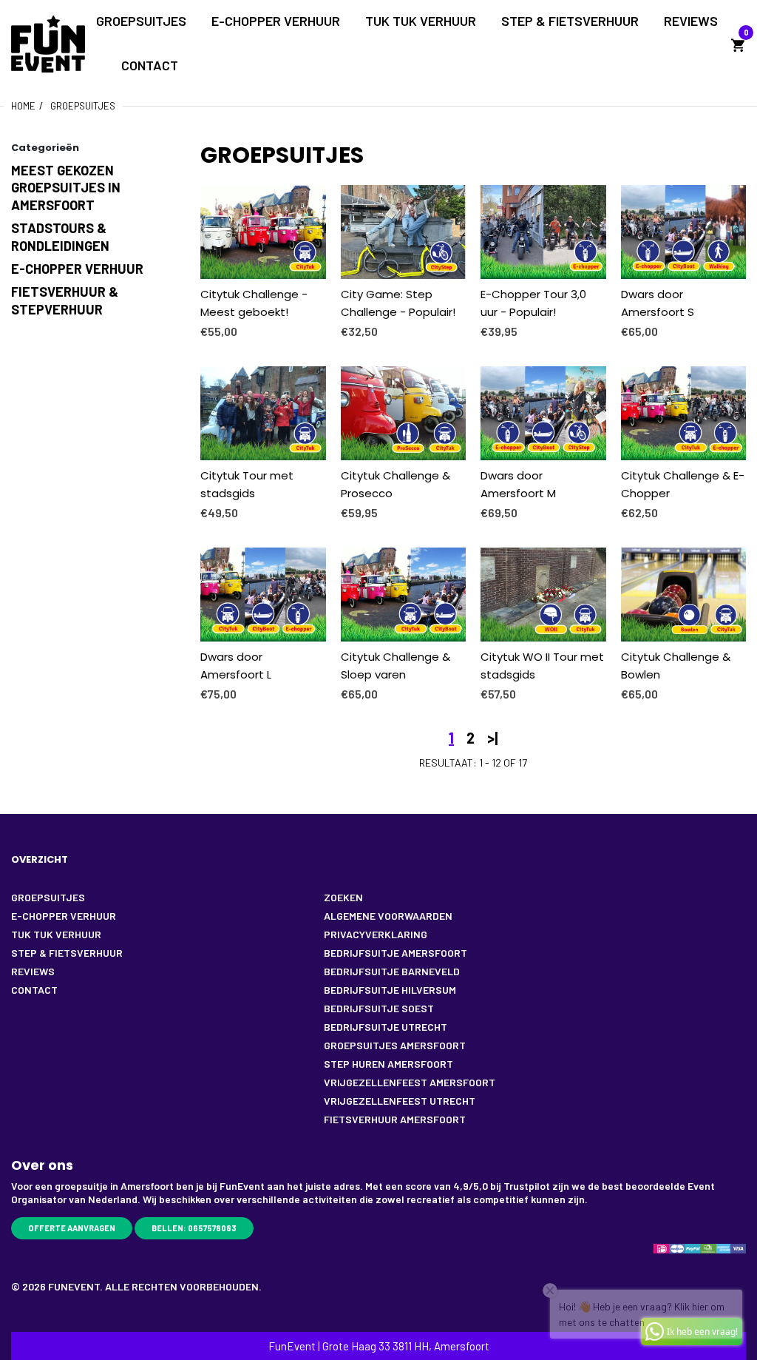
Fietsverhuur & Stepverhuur (64, 300)
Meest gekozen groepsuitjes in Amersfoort (65, 187)
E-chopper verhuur (77, 268)
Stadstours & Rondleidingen (60, 236)
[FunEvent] (48, 43)
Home (23, 106)
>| (492, 738)
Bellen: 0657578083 (194, 1228)
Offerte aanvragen (71, 1228)
